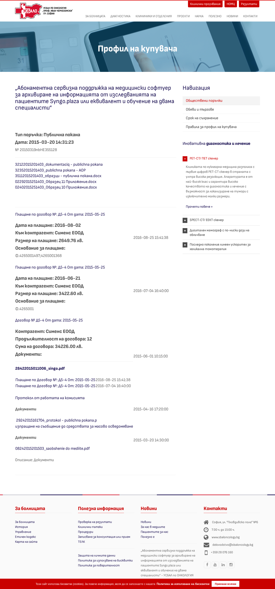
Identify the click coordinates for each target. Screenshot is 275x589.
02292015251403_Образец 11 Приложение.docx (55, 181)
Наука (199, 16)
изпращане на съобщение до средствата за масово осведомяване (74, 426)
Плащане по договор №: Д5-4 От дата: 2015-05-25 (60, 214)
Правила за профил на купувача (211, 127)
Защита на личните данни (96, 555)
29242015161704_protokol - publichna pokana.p (56, 420)
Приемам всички (225, 584)
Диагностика (120, 16)
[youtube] (215, 567)
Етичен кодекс (25, 537)
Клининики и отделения (154, 16)
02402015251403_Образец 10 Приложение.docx (56, 187)
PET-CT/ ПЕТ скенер (204, 158)
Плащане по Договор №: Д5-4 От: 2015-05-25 (55, 379)
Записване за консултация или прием (104, 537)
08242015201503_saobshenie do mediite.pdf (52, 448)
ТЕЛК (81, 542)
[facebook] (207, 567)
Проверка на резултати (95, 522)
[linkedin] (223, 567)
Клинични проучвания (205, 4)
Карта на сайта (26, 542)
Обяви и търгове (200, 109)
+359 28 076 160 (222, 552)
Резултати (249, 4)
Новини (232, 16)
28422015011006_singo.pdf (40, 368)
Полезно (215, 16)
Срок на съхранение (202, 118)
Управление (23, 532)
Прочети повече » (199, 207)
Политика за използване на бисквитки (105, 560)
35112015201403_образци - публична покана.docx (58, 175)
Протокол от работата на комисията (50, 398)
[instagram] (231, 567)
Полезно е (147, 537)
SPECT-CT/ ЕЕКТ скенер (207, 220)
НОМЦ (231, 4)
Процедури (85, 532)
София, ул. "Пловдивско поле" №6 (235, 522)
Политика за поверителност (99, 565)
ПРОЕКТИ (183, 16)
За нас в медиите (153, 527)
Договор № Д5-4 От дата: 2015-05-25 (49, 320)
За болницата (95, 16)
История (21, 527)
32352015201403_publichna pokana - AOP (50, 170)
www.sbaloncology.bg (226, 537)
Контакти (250, 16)
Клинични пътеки (90, 527)
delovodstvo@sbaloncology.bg (232, 545)
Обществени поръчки (204, 100)
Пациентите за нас (154, 532)
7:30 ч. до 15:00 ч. (223, 530)
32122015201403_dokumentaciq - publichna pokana (59, 164)
